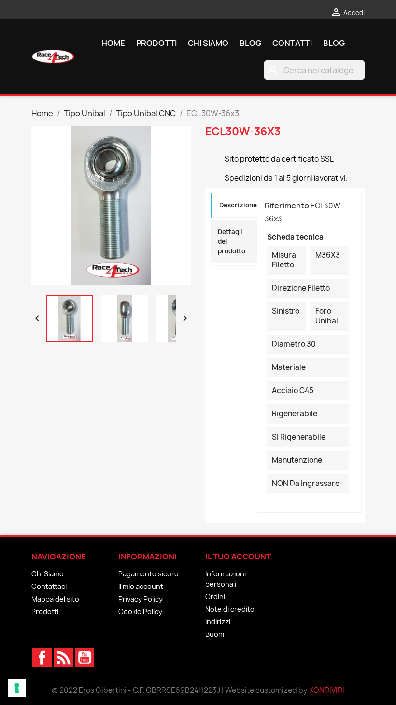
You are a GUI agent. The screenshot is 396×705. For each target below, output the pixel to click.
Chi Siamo (208, 43)
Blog (250, 43)
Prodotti (156, 43)
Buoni (214, 634)
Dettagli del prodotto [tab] (231, 241)
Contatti (292, 43)
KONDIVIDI (326, 690)
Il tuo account (238, 556)
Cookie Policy (140, 611)
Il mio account (140, 586)
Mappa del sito (55, 598)
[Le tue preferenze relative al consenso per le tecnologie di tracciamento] (17, 688)
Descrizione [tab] (238, 205)
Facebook (42, 657)
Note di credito (230, 609)
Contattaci (49, 586)
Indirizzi (217, 621)
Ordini (215, 596)
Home (113, 43)
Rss (63, 657)
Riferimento (287, 205)
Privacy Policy (140, 598)
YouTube (84, 657)
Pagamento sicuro (148, 573)
